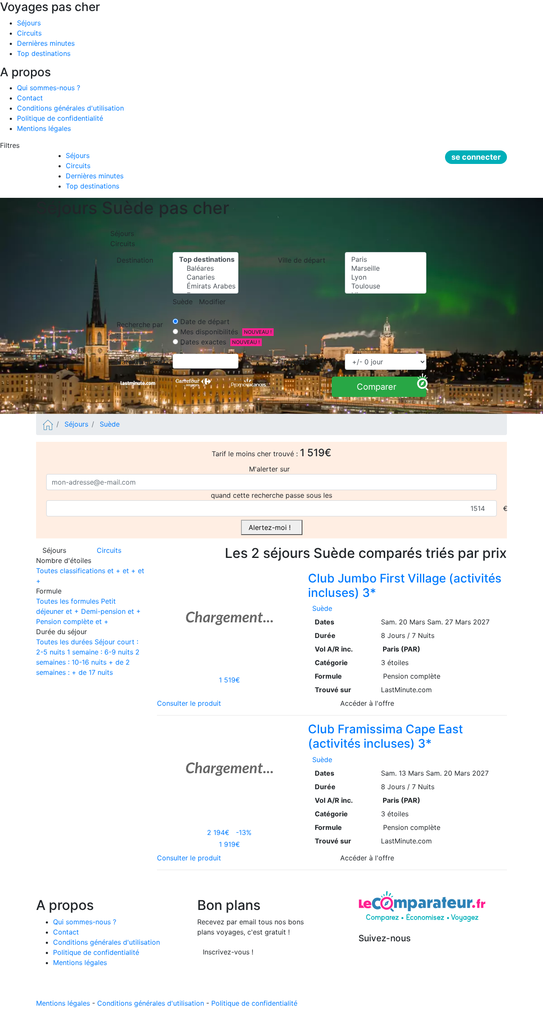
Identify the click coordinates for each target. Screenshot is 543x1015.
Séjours (29, 23)
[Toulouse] (385, 286)
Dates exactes (202, 342)
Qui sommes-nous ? (48, 87)
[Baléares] (205, 268)
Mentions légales (44, 128)
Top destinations (43, 53)
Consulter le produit (191, 703)
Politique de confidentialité (60, 118)
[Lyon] (385, 277)
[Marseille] (385, 268)
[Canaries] (205, 277)
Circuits (29, 33)
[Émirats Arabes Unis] (205, 286)
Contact (30, 98)
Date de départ (204, 321)
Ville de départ (304, 260)
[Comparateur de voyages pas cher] (48, 424)
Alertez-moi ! (272, 527)
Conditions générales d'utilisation (70, 108)
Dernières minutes (46, 43)
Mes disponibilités (208, 331)
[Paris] (385, 259)
